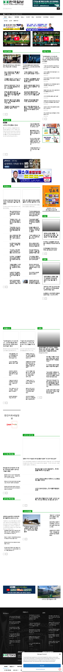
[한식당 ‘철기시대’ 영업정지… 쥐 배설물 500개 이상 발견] (28, 470)
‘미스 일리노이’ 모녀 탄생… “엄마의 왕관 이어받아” (13, 390)
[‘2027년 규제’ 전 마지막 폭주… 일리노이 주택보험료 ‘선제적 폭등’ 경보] (45, 624)
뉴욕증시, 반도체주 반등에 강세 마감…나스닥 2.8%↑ (51, 294)
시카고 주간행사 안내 (10, 125)
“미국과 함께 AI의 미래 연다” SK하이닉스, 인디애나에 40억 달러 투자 (31, 66)
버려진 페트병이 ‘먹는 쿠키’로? (13, 397)
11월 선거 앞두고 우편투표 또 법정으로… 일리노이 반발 (13, 382)
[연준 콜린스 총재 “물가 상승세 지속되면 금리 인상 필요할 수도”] (51, 269)
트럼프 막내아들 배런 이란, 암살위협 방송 (31, 100)
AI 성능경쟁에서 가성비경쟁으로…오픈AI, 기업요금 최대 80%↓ (54, 636)
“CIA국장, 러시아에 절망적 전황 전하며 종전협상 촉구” (15, 229)
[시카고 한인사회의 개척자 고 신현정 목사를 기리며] (28, 479)
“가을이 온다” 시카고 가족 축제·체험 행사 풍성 (12, 79)
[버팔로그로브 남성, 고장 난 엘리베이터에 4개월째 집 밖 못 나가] (22, 354)
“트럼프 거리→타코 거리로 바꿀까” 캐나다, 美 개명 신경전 (15, 221)
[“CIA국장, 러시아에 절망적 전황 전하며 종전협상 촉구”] (5, 228)
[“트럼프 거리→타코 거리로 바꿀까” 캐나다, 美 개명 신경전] (5, 220)
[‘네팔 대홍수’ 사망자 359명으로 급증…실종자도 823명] (5, 266)
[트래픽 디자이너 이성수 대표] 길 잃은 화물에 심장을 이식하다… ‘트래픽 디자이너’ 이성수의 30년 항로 (12, 476)
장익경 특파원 (9, 499)
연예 (39, 328)
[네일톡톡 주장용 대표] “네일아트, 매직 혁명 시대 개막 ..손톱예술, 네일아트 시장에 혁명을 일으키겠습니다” (12, 532)
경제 (44, 259)
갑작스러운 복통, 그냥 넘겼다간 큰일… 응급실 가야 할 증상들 (51, 235)
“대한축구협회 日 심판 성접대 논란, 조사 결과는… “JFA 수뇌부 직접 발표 (31, 529)
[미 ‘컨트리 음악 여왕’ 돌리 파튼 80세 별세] (41, 367)
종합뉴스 (5, 122)
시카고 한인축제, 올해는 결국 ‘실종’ (51, 96)
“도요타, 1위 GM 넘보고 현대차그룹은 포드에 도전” (15, 251)
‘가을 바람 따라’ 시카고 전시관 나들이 (35, 149)
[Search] (58, 8)
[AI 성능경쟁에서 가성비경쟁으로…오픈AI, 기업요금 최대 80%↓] (45, 636)
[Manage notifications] (60, 669)
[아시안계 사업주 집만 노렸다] (25, 274)
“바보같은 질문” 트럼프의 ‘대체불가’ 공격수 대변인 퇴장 (34, 221)
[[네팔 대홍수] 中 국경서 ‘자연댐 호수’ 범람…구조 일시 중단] (25, 228)
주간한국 (7, 120)
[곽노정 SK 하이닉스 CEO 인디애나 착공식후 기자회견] (12, 59)
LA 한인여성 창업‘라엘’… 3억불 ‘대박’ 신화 (15, 245)
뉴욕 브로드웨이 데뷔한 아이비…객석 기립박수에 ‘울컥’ (52, 391)
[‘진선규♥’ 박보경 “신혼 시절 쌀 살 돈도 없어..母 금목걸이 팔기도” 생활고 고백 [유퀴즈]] (41, 382)
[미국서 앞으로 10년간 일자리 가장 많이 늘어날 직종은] (12, 194)
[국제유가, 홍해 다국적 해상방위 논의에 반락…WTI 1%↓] (45, 642)
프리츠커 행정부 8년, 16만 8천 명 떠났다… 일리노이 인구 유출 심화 (32, 93)
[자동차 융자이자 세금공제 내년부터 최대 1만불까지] (25, 282)
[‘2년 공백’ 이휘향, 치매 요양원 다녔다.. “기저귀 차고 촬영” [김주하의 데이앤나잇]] (41, 374)
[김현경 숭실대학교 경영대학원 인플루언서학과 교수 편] (12, 508)
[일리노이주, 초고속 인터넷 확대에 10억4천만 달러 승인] (22, 389)
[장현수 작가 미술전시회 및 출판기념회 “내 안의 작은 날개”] (41, 447)
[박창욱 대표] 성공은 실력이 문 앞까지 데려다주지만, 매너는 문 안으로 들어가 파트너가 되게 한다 (12, 488)
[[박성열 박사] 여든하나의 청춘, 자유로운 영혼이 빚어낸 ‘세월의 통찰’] (12, 461)
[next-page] (6, 114)
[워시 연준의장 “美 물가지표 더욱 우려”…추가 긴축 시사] (5, 236)
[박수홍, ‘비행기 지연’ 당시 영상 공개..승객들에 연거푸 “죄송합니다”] (41, 359)
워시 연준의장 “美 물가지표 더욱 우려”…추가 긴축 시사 (12, 73)
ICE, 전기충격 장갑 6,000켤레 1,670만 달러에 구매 (31, 201)
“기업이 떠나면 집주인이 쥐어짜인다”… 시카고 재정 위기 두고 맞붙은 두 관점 (34, 624)
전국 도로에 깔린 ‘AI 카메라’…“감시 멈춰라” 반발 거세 (32, 86)
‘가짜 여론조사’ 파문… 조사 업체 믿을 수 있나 (31, 72)
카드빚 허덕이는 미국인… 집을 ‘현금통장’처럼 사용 (34, 251)
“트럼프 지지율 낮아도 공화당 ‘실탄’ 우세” (12, 107)
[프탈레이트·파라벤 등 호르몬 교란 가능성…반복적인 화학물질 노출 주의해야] (22, 362)
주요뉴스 (7, 186)
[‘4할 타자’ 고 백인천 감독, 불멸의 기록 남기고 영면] (45, 517)
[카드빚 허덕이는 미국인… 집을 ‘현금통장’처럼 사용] (25, 251)
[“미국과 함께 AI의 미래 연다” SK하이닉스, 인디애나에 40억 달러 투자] (31, 59)
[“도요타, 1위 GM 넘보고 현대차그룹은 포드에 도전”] (5, 251)
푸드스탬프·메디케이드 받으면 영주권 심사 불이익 (34, 245)
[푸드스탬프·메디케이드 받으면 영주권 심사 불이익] (25, 244)
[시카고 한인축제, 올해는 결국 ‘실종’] (5, 362)
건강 (44, 216)
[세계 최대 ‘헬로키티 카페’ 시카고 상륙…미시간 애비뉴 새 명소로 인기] (28, 499)
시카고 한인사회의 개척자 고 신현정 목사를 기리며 (47, 479)
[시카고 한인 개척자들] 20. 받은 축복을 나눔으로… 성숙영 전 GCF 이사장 (35, 141)
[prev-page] (4, 114)
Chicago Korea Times (43, 352)
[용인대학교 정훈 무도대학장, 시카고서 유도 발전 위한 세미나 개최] (45, 524)
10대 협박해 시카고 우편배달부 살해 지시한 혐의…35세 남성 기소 (13, 356)
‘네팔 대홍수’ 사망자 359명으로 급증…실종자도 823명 (15, 266)
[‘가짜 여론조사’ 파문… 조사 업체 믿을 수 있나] (25, 236)
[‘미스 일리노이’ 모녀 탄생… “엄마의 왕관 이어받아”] (5, 389)
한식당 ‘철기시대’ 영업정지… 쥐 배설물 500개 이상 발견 (12, 101)
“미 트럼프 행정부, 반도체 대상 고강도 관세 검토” (34, 258)
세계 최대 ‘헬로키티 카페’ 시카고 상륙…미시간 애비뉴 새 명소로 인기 (47, 499)
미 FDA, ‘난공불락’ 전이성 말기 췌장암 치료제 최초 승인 (32, 80)
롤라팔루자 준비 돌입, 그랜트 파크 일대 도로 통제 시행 (35, 132)
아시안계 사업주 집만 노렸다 (34, 273)
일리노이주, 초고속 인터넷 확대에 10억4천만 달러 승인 (30, 390)
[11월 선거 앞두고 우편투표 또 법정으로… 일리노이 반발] (5, 381)
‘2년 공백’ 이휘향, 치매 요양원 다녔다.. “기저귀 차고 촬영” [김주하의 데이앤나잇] (53, 374)
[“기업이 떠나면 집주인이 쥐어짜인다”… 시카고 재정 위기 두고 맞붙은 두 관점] (27, 335)
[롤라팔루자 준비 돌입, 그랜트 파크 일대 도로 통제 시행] (26, 132)
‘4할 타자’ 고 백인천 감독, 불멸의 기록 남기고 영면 (55, 516)
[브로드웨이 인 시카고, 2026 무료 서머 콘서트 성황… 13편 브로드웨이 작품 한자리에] (48, 339)
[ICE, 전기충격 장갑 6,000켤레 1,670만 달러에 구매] (31, 194)
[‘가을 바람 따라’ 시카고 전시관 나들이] (26, 149)
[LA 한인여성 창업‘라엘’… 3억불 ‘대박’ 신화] (5, 244)
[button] (60, 654)
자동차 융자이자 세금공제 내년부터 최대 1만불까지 (34, 282)
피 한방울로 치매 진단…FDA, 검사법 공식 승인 (50, 249)
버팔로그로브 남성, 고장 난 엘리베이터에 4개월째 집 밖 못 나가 (30, 356)
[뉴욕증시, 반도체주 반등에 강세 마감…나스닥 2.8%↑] (45, 630)
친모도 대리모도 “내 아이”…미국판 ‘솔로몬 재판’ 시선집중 (12, 86)
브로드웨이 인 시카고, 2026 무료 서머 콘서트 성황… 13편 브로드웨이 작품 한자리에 (49, 349)
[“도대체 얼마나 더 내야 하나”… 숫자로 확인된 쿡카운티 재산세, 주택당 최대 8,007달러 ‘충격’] (10, 335)
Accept (42, 665)
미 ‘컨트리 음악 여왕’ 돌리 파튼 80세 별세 (52, 365)
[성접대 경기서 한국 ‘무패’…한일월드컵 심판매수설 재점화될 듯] (45, 533)
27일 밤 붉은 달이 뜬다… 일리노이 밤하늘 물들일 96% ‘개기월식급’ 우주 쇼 (12, 94)
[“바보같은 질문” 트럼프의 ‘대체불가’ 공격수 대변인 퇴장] (25, 220)
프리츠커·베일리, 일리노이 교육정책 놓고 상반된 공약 (30, 398)
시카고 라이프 (28, 435)
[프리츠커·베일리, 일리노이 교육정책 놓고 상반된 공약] (22, 397)
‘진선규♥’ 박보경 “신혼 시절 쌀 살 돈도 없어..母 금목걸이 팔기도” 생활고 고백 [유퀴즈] (52, 383)
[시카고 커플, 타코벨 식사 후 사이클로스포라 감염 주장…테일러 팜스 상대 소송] (22, 372)
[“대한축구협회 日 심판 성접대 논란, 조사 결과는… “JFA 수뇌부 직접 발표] (31, 520)
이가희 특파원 (9, 454)
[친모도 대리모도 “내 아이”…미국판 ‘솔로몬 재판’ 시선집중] (25, 266)
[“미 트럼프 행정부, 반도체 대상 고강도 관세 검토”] (25, 258)
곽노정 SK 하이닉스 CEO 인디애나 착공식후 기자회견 (15, 213)
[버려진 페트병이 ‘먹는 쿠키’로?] (5, 397)
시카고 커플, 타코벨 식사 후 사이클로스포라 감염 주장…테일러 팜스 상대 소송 (30, 373)
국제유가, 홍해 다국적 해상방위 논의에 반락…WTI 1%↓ (54, 643)
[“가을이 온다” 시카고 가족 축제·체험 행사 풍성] (22, 381)
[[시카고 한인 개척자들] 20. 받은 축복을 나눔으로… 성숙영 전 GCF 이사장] (26, 140)
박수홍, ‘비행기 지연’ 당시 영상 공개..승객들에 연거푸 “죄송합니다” (52, 359)
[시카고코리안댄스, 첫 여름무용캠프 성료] (28, 489)
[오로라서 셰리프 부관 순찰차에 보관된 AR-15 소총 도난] (5, 372)
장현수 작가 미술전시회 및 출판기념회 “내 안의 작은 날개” (39, 458)
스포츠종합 (27, 511)
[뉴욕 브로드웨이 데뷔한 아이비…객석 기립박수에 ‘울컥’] (41, 392)
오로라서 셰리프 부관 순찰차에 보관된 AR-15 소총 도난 (13, 373)
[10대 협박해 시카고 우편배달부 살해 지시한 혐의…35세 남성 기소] (5, 354)
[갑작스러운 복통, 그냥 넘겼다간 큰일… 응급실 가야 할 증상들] (51, 225)
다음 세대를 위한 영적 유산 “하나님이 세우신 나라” (35, 125)
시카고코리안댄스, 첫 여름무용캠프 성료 (47, 489)
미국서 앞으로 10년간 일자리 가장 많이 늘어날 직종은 (11, 202)
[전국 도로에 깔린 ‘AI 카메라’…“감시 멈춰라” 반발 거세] (5, 282)
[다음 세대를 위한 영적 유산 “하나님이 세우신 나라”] (26, 125)
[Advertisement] (31, 314)
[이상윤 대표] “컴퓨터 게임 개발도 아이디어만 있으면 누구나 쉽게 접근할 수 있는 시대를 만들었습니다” (12, 549)
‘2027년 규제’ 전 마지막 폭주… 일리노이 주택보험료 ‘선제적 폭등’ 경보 (51, 288)
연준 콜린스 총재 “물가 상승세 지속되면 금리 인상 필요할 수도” (51, 279)
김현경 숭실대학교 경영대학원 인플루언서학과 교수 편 (11, 517)
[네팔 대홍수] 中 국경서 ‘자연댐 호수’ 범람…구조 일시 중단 (34, 229)
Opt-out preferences (40, 669)
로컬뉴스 (7, 328)
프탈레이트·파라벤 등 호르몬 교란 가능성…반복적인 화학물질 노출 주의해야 (30, 364)
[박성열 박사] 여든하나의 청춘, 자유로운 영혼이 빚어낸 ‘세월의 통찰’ (11, 469)
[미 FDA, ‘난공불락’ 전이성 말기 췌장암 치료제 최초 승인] (5, 258)
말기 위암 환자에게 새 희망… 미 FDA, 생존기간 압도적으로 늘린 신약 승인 (32, 109)
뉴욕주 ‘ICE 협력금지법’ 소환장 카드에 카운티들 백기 (15, 274)
